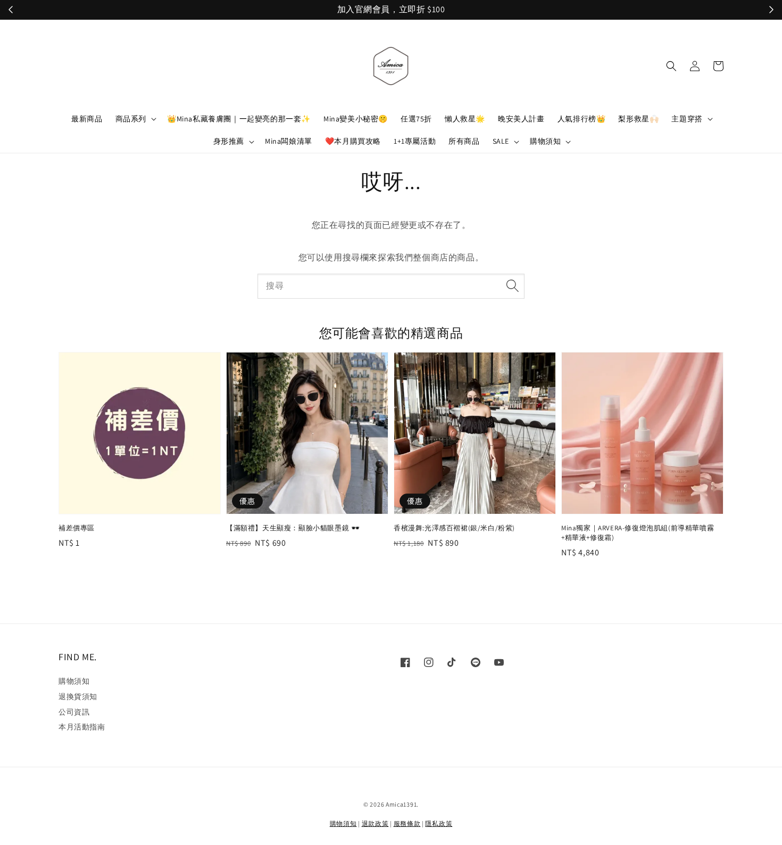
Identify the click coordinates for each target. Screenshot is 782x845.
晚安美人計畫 (521, 119)
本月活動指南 (82, 727)
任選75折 (416, 119)
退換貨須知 (78, 696)
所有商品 (463, 141)
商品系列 (130, 119)
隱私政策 (438, 823)
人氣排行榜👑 (582, 119)
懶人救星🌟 (465, 119)
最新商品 (86, 119)
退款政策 (375, 823)
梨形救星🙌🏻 (638, 119)
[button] (671, 66)
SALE (501, 141)
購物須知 (545, 141)
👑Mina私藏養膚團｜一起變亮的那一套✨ (239, 119)
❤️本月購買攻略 (353, 141)
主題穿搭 (686, 119)
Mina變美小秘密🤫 (355, 119)
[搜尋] (512, 286)
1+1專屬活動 (415, 141)
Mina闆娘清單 (288, 141)
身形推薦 (228, 141)
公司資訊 (74, 712)
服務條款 (407, 823)
